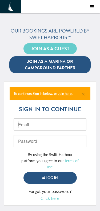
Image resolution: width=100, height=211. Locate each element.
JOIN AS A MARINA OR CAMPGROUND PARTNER (50, 64)
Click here (50, 198)
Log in (51, 178)
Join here (65, 93)
